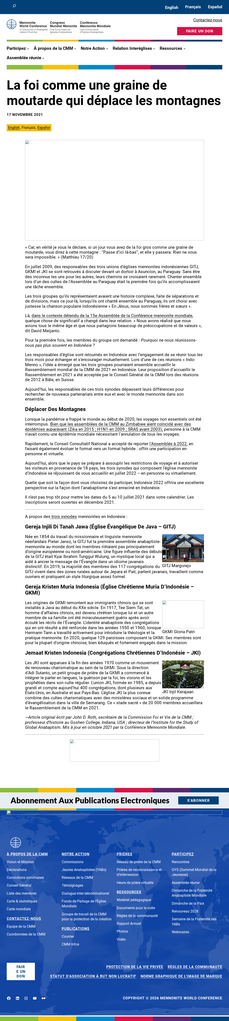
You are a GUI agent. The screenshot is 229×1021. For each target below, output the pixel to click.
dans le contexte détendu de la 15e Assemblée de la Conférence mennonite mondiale (112, 315)
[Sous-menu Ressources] (184, 48)
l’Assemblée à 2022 (168, 443)
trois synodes (63, 516)
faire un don (199, 31)
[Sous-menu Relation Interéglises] (154, 48)
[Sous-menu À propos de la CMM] (75, 48)
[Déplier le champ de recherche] (14, 7)
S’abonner (198, 800)
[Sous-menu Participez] (28, 48)
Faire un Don (20, 971)
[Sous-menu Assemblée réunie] (43, 58)
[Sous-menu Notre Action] (107, 48)
